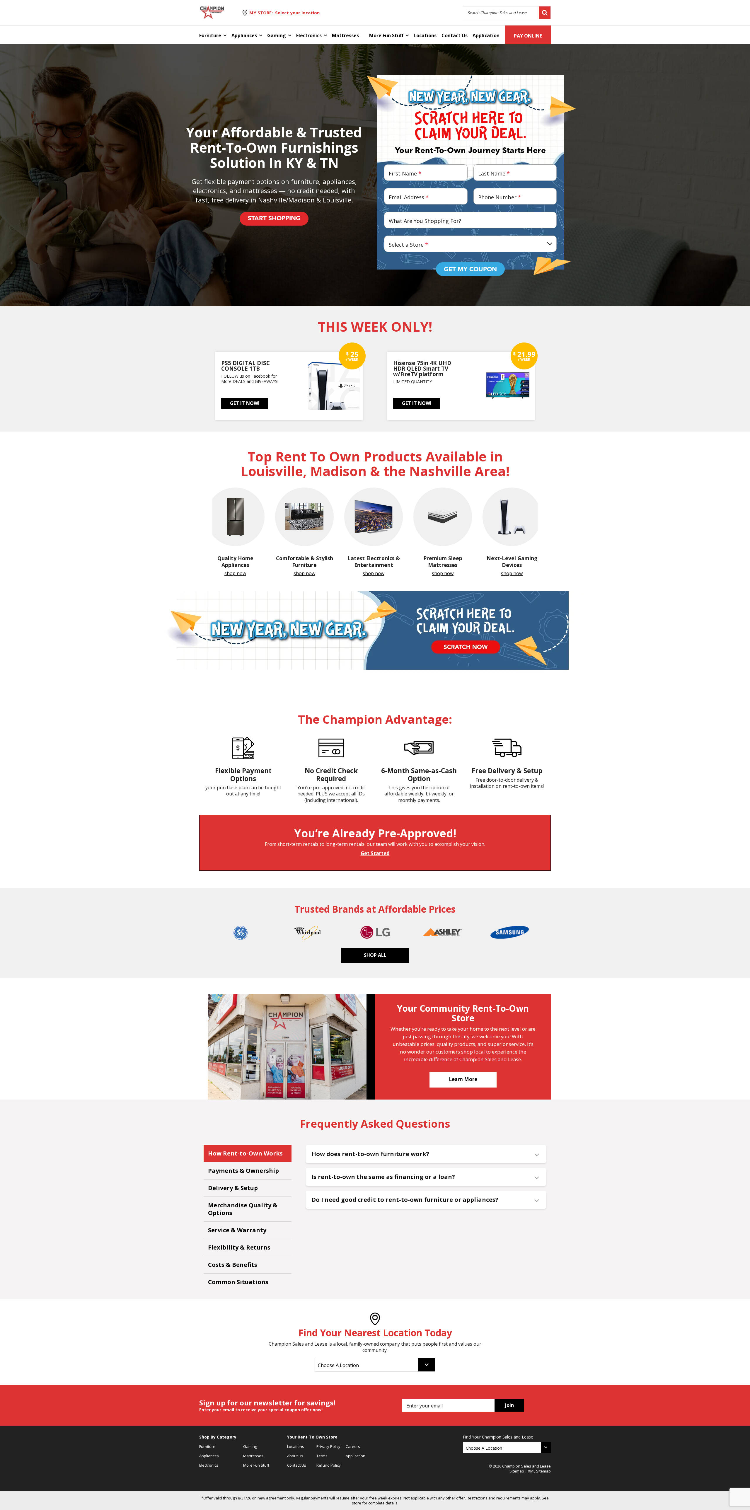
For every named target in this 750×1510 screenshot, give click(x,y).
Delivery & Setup (233, 1188)
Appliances (244, 35)
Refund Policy (328, 1465)
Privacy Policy (328, 1446)
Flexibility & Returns (239, 1247)
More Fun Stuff (386, 35)
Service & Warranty (237, 1230)
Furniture (210, 35)
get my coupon (470, 269)
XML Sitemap (539, 1471)
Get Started (375, 853)
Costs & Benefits (232, 1265)
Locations (425, 35)
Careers (353, 1446)
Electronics (309, 35)
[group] (235, 532)
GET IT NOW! (245, 403)
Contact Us (455, 35)
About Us (295, 1455)
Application (486, 35)
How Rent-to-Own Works (245, 1153)
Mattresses (345, 35)
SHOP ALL (375, 955)
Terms (322, 1455)
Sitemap (516, 1471)
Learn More (463, 1079)
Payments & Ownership (243, 1171)
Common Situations (238, 1282)
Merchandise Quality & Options (242, 1209)
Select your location (297, 13)
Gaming (276, 35)
